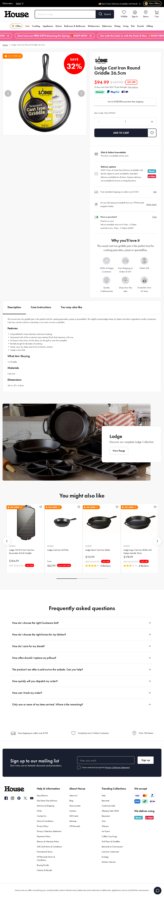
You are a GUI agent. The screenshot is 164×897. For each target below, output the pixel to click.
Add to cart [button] (121, 132)
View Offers (152, 3)
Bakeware (107, 26)
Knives (59, 26)
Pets (133, 26)
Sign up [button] (145, 760)
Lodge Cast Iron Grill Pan (58, 550)
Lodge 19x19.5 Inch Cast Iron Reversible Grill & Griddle (21, 552)
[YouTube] (31, 798)
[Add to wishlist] (40, 507)
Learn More (151, 204)
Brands (140, 26)
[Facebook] (6, 798)
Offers (18, 26)
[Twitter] (25, 798)
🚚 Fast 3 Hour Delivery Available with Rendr (118, 2)
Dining (117, 26)
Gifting (149, 26)
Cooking (36, 26)
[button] (8, 93)
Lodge (12, 546)
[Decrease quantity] (107, 121)
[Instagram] (12, 798)
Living (125, 26)
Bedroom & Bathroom (74, 26)
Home (5, 45)
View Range (119, 450)
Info (154, 191)
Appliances (48, 26)
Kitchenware (94, 26)
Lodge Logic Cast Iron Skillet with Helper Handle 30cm (137, 552)
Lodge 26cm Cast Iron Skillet (97, 550)
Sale (27, 26)
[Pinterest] (18, 798)
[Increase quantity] (144, 121)
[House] (16, 14)
